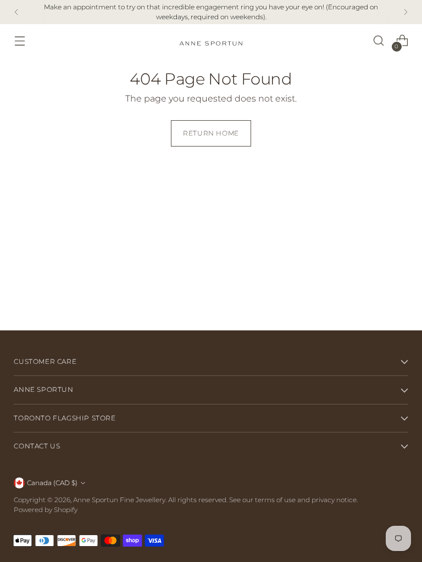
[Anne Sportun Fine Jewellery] (211, 41)
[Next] (405, 12)
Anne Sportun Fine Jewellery (119, 500)
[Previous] (16, 12)
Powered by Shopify (45, 509)
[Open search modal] (379, 41)
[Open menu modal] (19, 41)
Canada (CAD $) (52, 483)
